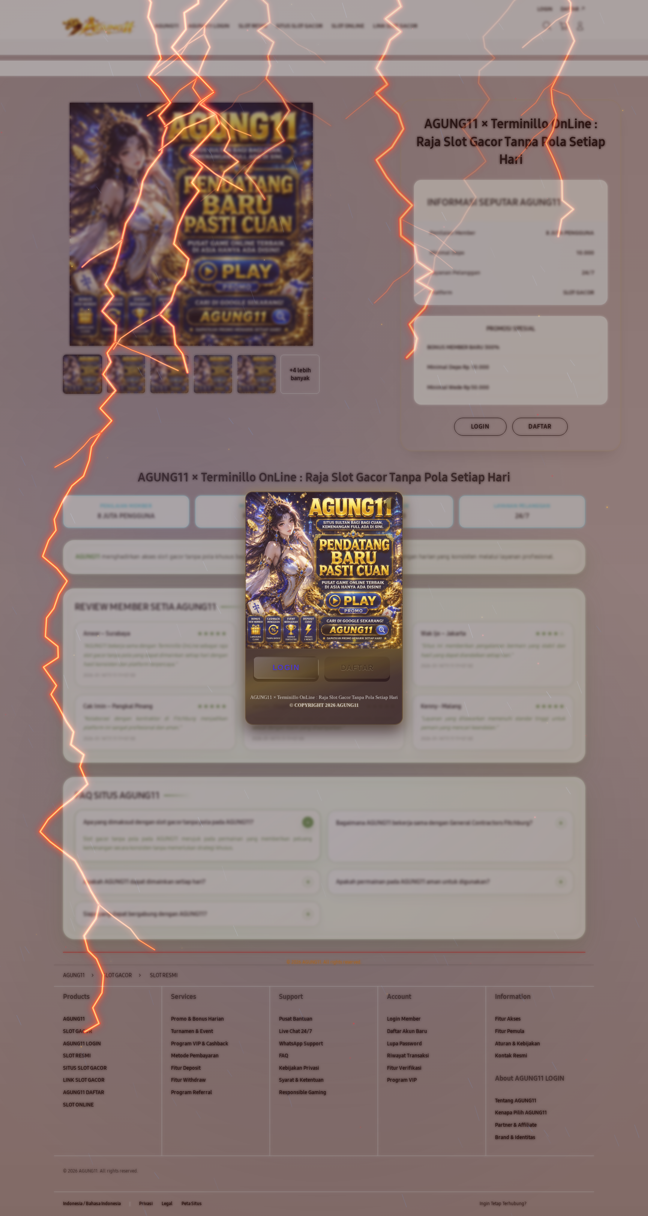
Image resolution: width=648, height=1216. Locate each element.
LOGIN (286, 667)
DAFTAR (357, 667)
